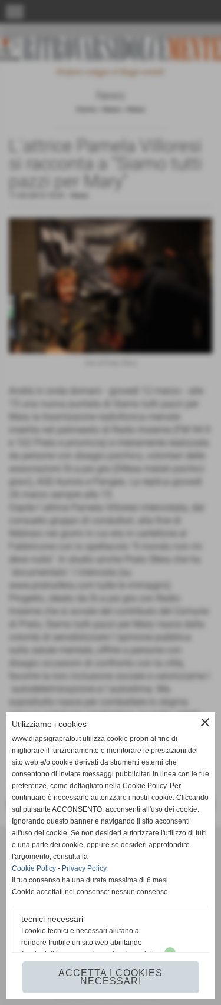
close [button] (205, 722)
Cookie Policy (34, 868)
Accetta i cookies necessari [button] (110, 977)
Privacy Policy (84, 868)
